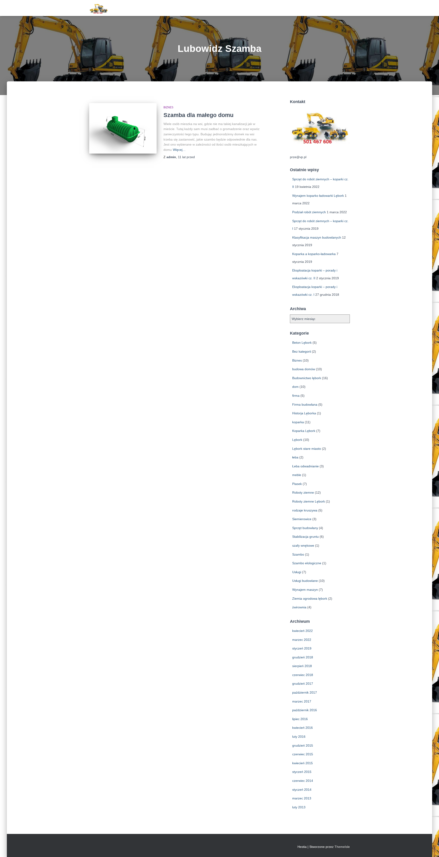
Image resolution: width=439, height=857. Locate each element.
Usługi (296, 572)
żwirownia (299, 607)
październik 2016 (304, 710)
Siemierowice (301, 519)
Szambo (298, 554)
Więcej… (179, 150)
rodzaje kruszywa (304, 510)
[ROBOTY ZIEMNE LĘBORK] (99, 8)
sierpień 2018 (302, 666)
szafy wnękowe (303, 545)
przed (186, 157)
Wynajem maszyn (305, 589)
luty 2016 (298, 736)
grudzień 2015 (302, 745)
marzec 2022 (301, 639)
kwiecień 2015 (302, 763)
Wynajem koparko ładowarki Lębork (318, 195)
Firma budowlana (304, 404)
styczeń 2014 (301, 789)
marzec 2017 (301, 701)
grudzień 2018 (302, 657)
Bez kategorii (301, 351)
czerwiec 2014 (302, 780)
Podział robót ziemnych (309, 212)
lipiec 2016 (300, 719)
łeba (295, 457)
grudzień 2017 (302, 683)
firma (296, 395)
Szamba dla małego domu (198, 115)
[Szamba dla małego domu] (123, 128)
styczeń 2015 (301, 772)
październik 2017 (304, 692)
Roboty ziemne (303, 492)
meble (296, 475)
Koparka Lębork (303, 431)
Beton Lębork (302, 342)
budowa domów (303, 369)
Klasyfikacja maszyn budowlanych (316, 237)
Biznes (168, 107)
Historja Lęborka (304, 413)
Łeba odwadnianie (305, 466)
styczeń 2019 (301, 648)
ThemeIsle (342, 847)
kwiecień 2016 (302, 727)
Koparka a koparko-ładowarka (314, 254)
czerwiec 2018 (302, 675)
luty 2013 (298, 807)
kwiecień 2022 (302, 631)
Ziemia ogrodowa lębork (309, 598)
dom (295, 387)
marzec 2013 (301, 798)
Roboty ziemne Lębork (308, 501)
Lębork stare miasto (306, 448)
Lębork (297, 440)
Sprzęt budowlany (305, 528)
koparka (298, 422)
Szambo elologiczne (306, 563)
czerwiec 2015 (302, 754)
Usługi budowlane (305, 581)
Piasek (297, 484)
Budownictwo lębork (306, 378)
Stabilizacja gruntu (305, 536)
